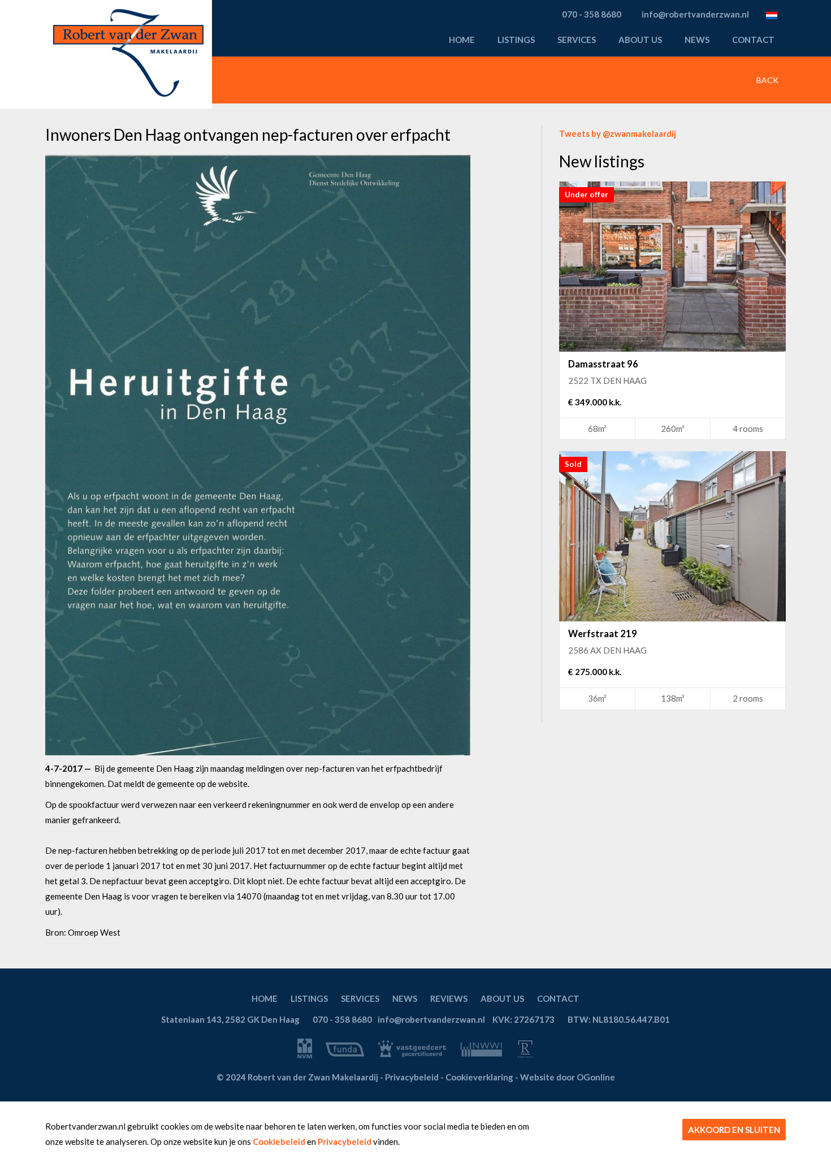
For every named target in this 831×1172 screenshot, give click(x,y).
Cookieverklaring (479, 1077)
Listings (516, 39)
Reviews (449, 998)
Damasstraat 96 (603, 364)
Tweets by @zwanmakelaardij (617, 133)
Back (766, 80)
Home (462, 39)
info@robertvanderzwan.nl (431, 1019)
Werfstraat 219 (602, 633)
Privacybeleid (344, 1141)
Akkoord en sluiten (734, 1130)
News (697, 39)
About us (640, 39)
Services (576, 39)
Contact (753, 39)
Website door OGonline (567, 1077)
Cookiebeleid (279, 1141)
